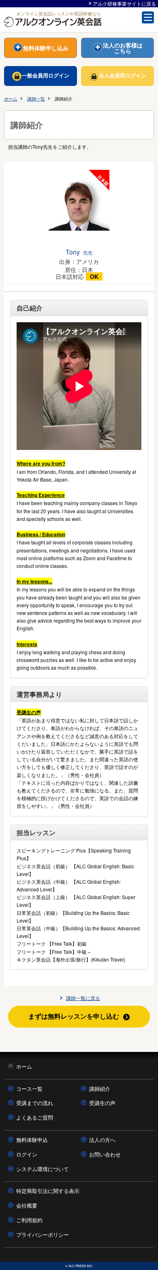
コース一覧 (29, 1088)
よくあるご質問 (34, 1117)
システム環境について (42, 1169)
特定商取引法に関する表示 (47, 1191)
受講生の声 (102, 1103)
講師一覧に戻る (83, 997)
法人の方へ (102, 1140)
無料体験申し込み (45, 48)
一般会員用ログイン (45, 75)
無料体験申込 (32, 1140)
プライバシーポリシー (42, 1234)
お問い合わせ (105, 1154)
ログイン (26, 1154)
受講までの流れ (34, 1103)
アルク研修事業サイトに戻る (124, 3)
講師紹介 (99, 1088)
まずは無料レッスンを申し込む (73, 1016)
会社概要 (26, 1205)
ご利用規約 (29, 1220)
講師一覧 (36, 98)
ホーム (10, 98)
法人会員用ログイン (122, 75)
